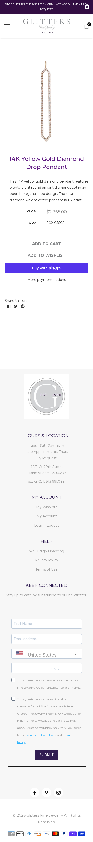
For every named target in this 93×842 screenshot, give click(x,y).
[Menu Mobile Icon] (7, 26)
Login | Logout (46, 525)
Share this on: (16, 301)
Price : (31, 211)
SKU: (32, 223)
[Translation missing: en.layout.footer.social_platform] (34, 792)
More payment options (46, 280)
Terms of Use (46, 569)
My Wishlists (46, 507)
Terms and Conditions (41, 735)
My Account (46, 516)
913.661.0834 (56, 481)
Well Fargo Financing (46, 551)
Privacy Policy (46, 560)
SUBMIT (46, 755)
